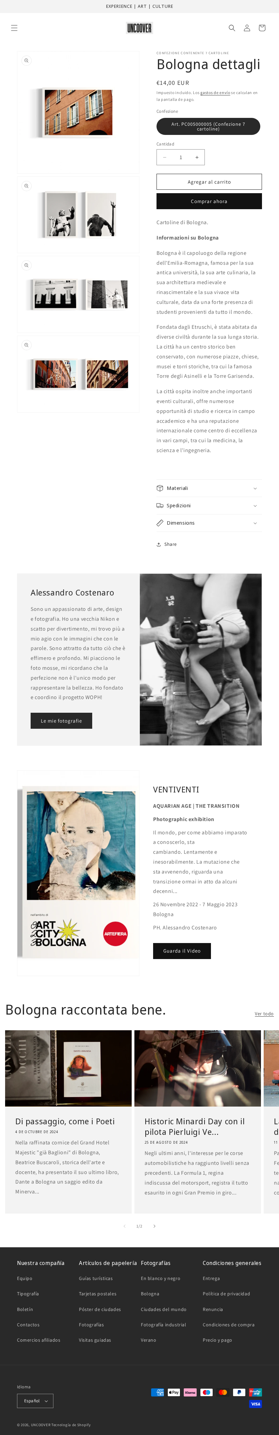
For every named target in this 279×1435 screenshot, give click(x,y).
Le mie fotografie (61, 720)
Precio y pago (217, 1340)
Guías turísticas (96, 1278)
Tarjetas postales (97, 1294)
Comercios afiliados (38, 1340)
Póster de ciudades (100, 1309)
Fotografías (91, 1325)
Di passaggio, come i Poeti (65, 1121)
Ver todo (264, 1013)
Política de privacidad (226, 1294)
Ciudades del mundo (164, 1309)
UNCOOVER (41, 1424)
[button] (14, 27)
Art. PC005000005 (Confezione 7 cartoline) (208, 126)
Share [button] (170, 544)
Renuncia (213, 1309)
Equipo (25, 1278)
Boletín (25, 1309)
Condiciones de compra (229, 1325)
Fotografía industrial (163, 1325)
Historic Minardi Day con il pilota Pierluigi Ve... (195, 1126)
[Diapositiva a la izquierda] (124, 1226)
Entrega (211, 1278)
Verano (149, 1340)
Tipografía (28, 1294)
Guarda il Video (182, 950)
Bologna (150, 1294)
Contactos (28, 1325)
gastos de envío (215, 92)
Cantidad (165, 144)
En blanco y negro (160, 1278)
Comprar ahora (209, 201)
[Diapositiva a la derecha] (154, 1226)
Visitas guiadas (95, 1340)
